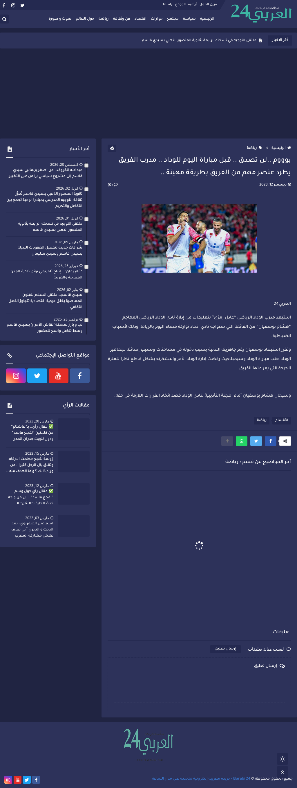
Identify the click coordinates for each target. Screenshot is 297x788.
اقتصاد (140, 19)
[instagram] (13, 5)
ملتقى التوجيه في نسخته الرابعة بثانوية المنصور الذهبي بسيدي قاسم (50, 227)
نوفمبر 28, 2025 (66, 319)
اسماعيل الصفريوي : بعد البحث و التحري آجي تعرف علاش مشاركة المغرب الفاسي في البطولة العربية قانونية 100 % (31, 530)
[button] (270, 441)
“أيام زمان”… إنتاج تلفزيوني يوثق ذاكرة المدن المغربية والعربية (46, 275)
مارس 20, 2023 (37, 421)
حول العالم (85, 19)
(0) (111, 185)
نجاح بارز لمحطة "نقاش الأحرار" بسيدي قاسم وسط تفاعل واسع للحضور (44, 328)
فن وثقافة (121, 19)
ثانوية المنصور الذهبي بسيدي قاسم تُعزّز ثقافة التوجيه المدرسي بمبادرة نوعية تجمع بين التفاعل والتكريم (44, 200)
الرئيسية (207, 19)
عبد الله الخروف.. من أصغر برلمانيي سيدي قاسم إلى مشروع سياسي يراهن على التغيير (45, 173)
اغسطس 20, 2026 (64, 164)
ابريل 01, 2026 (67, 218)
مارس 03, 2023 (37, 517)
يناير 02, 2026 (67, 289)
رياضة (104, 19)
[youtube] (58, 375)
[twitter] (22, 5)
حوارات (157, 19)
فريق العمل (208, 4)
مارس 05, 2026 (66, 242)
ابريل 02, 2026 (67, 188)
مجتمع (173, 19)
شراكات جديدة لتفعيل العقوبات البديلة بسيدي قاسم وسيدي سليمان (198, 41)
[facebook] (4, 5)
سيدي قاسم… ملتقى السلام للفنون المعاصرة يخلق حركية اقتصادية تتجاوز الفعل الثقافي (45, 301)
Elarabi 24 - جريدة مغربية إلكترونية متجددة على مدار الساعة (201, 779)
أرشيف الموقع (186, 4)
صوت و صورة (60, 19)
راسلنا (167, 4)
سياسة (189, 19)
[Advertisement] (148, 93)
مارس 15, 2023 (37, 453)
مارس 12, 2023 (37, 485)
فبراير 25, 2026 (66, 265)
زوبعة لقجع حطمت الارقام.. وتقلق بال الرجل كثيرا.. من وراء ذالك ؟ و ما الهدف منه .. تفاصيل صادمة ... (29, 466)
